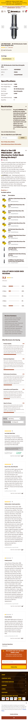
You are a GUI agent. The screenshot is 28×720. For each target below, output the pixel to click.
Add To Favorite (7, 50)
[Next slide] (25, 26)
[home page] (14, 11)
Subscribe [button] (14, 667)
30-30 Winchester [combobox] (7, 58)
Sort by (5, 418)
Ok (14, 717)
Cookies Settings (14, 714)
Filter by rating (7, 422)
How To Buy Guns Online (8, 141)
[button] (2, 11)
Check (22, 137)
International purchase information (11, 144)
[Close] (26, 703)
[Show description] (4, 190)
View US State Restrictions (8, 131)
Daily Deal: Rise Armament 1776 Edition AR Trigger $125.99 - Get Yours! (14, 7)
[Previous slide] (2, 26)
